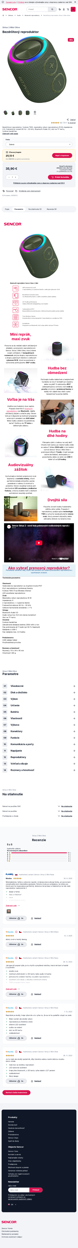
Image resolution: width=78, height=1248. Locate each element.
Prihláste (20, 2)
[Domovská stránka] (3, 15)
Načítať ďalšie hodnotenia (16, 1093)
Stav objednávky (14, 1161)
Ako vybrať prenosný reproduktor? (39, 568)
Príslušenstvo (13, 1135)
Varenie (11, 1122)
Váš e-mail (12, 1186)
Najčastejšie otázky (15, 1158)
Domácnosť (12, 1125)
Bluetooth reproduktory (32, 15)
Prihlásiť (36, 1190)
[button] (60, 177)
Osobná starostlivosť (16, 1128)
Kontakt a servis (14, 1154)
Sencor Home (7, 1228)
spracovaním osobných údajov (20, 1199)
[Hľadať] (52, 9)
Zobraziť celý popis (10, 134)
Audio (19, 15)
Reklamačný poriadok (10, 1234)
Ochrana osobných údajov (12, 1237)
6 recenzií (72, 123)
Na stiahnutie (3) (35, 209)
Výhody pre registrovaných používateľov (18, 1175)
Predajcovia (12, 1164)
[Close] (75, 2)
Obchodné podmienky (10, 1231)
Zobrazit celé (11, 906)
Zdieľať (73, 120)
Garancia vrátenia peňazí (18, 1171)
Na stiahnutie (66, 806)
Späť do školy (13, 1141)
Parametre (19, 209)
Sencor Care (13, 1151)
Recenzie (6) (52, 209)
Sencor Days (13, 1138)
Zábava (10, 15)
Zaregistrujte (11, 2)
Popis (7, 209)
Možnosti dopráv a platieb (18, 1167)
